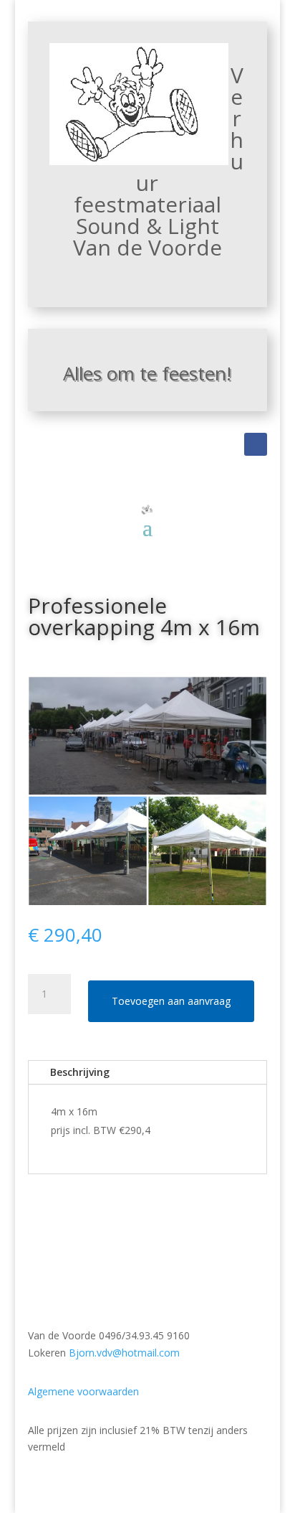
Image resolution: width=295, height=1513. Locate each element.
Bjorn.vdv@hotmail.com (124, 1352)
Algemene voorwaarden (83, 1391)
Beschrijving (80, 1072)
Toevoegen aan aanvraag (171, 1001)
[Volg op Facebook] (255, 444)
